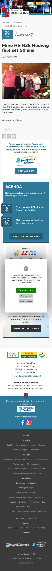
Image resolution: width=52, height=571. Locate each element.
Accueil (26, 435)
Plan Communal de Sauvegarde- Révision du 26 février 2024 (26, 512)
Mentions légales (22, 554)
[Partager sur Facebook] (4, 138)
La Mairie (26, 440)
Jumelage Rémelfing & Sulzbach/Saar (26, 473)
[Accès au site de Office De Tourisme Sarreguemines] (39, 545)
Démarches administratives (26, 493)
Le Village (26, 455)
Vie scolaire (39, 497)
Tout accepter (26, 290)
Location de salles (23, 507)
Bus (43, 502)
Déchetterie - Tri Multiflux (29, 502)
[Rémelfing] (8, 13)
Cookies (33, 554)
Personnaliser (26, 301)
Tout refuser (26, 296)
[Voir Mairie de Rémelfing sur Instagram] (29, 424)
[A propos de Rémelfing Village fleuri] (40, 5)
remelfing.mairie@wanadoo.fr (27, 376)
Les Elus (10, 445)
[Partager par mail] (14, 138)
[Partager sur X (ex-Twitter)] (9, 138)
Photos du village (41, 459)
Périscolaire (11, 502)
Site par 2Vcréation (26, 563)
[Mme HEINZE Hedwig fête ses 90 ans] (26, 81)
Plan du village (18, 464)
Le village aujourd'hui (23, 459)
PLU (34, 507)
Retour (7, 129)
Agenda (26, 523)
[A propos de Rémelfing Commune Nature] (31, 5)
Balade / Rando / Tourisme (17, 469)
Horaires (41, 445)
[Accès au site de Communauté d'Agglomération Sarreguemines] (17, 545)
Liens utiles (32, 518)
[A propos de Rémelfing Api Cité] (48, 5)
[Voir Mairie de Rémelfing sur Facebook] (23, 424)
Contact (26, 533)
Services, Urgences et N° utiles (20, 497)
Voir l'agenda (26, 171)
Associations (20, 518)
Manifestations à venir (26, 236)
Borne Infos (20, 483)
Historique (8, 459)
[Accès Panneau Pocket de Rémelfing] (26, 411)
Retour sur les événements (36, 528)
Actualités (26, 478)
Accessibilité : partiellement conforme (26, 558)
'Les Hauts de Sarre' (37, 469)
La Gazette (32, 483)
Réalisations (34, 450)
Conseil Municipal (20, 450)
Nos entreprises (33, 464)
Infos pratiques (26, 488)
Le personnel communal (25, 445)
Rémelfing (6, 22)
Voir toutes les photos (12, 120)
